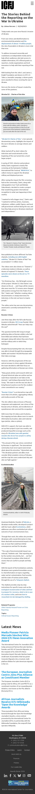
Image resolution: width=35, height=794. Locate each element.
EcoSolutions (21, 527)
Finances (16, 758)
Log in (19, 750)
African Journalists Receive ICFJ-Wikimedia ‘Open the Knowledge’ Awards (15, 703)
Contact (27, 750)
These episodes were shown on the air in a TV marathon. (15, 274)
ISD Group (19, 322)
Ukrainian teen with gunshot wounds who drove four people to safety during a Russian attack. (16, 435)
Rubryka (26, 522)
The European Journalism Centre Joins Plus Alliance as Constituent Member (16, 675)
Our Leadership (16, 767)
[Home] (7, 5)
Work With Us (16, 754)
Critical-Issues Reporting (10, 616)
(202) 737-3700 (18, 740)
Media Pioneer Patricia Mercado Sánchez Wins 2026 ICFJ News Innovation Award (17, 636)
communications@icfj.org (18, 745)
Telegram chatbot (22, 580)
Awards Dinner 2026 (17, 771)
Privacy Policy (10, 750)
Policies (16, 763)
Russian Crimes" (7, 392)
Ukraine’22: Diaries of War (11, 139)
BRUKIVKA (25, 170)
